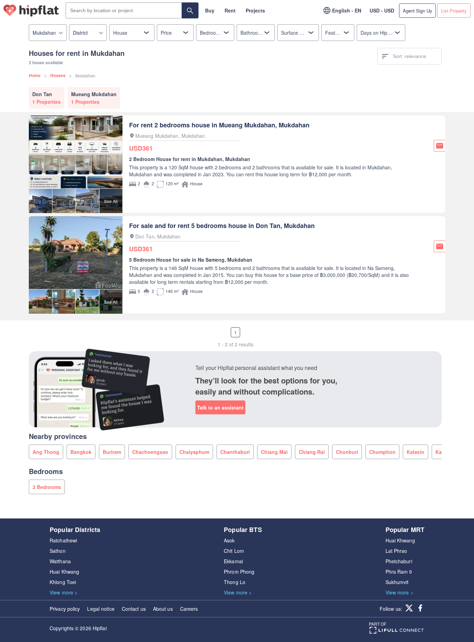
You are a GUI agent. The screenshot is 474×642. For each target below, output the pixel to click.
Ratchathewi (63, 540)
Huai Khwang (64, 571)
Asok (229, 540)
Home (35, 75)
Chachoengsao (150, 451)
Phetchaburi (399, 561)
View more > (63, 592)
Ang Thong (46, 451)
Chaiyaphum (194, 451)
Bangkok (81, 451)
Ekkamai (233, 561)
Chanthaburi (235, 451)
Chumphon (382, 451)
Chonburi (347, 451)
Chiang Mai (274, 451)
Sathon (58, 550)
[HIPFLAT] (31, 11)
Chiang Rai (312, 451)
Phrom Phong (239, 571)
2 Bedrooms (47, 486)
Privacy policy (65, 608)
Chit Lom (234, 550)
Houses (58, 75)
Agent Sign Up (417, 10)
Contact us (134, 608)
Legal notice (100, 608)
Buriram (112, 451)
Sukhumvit (397, 581)
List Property (454, 10)
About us (163, 608)
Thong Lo (234, 581)
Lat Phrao (396, 550)
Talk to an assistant (220, 407)
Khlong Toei (63, 581)
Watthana (60, 561)
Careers (189, 608)
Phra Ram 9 (399, 571)
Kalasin (415, 451)
